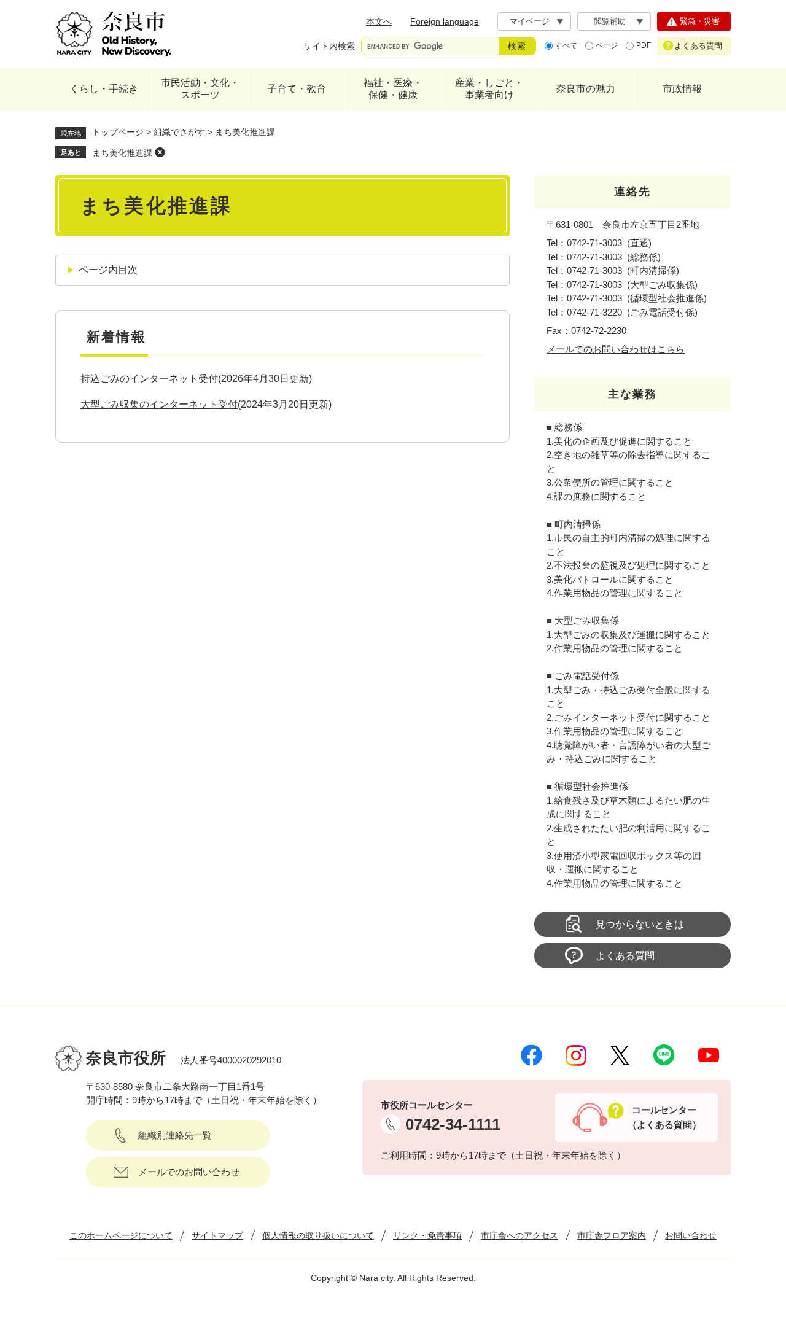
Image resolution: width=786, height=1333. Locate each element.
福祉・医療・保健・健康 (393, 88)
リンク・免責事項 (427, 1235)
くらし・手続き (103, 89)
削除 (159, 152)
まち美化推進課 (122, 153)
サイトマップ (217, 1235)
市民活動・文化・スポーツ (200, 88)
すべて (566, 45)
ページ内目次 (108, 270)
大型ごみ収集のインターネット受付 (159, 404)
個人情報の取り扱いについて (318, 1235)
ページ (607, 45)
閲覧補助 (610, 21)
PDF (643, 45)
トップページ (118, 132)
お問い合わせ (691, 1235)
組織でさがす (179, 132)
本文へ (379, 21)
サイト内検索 (329, 46)
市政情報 (682, 89)
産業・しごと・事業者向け (489, 88)
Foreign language (444, 21)
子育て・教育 (296, 89)
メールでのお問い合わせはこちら (616, 349)
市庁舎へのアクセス (519, 1235)
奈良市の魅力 (585, 89)
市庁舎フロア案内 (611, 1235)
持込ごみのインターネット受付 (149, 378)
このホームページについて (121, 1235)
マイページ (530, 21)
